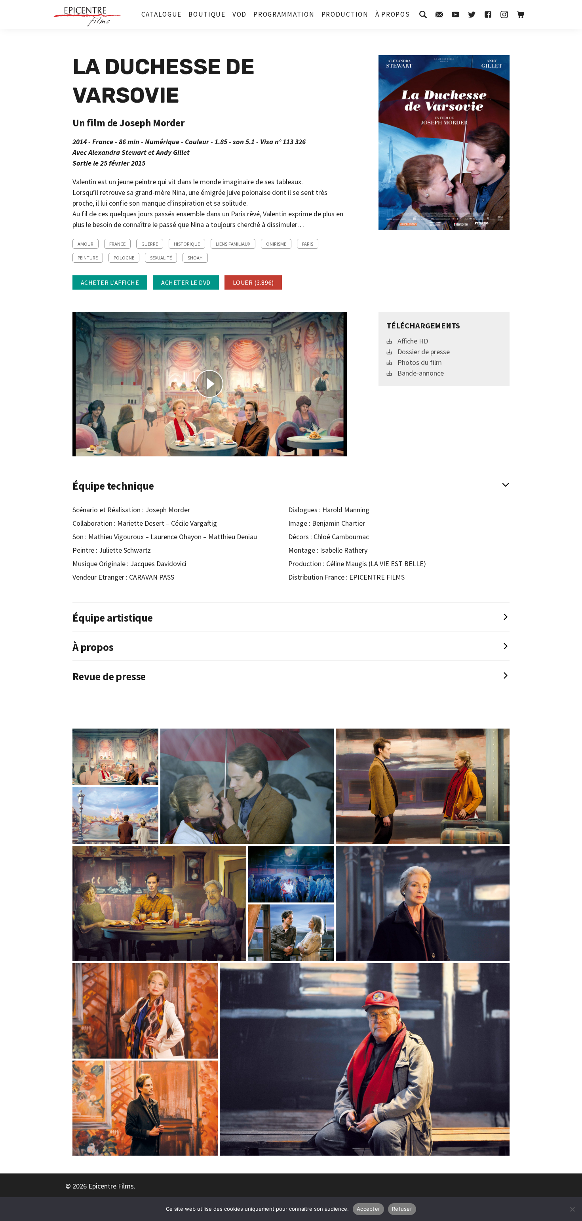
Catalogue (161, 14)
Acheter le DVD (186, 282)
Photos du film (420, 362)
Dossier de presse (424, 351)
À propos (392, 14)
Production (345, 14)
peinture (88, 258)
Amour (85, 244)
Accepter (368, 1209)
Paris (307, 244)
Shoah (195, 258)
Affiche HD (413, 340)
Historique (187, 244)
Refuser (402, 1209)
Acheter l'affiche (110, 282)
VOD (239, 14)
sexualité (161, 258)
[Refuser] (572, 1209)
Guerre (149, 244)
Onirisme (276, 244)
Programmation (283, 14)
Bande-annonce (421, 373)
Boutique (207, 14)
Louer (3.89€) (253, 282)
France (117, 244)
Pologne (124, 258)
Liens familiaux (233, 244)
